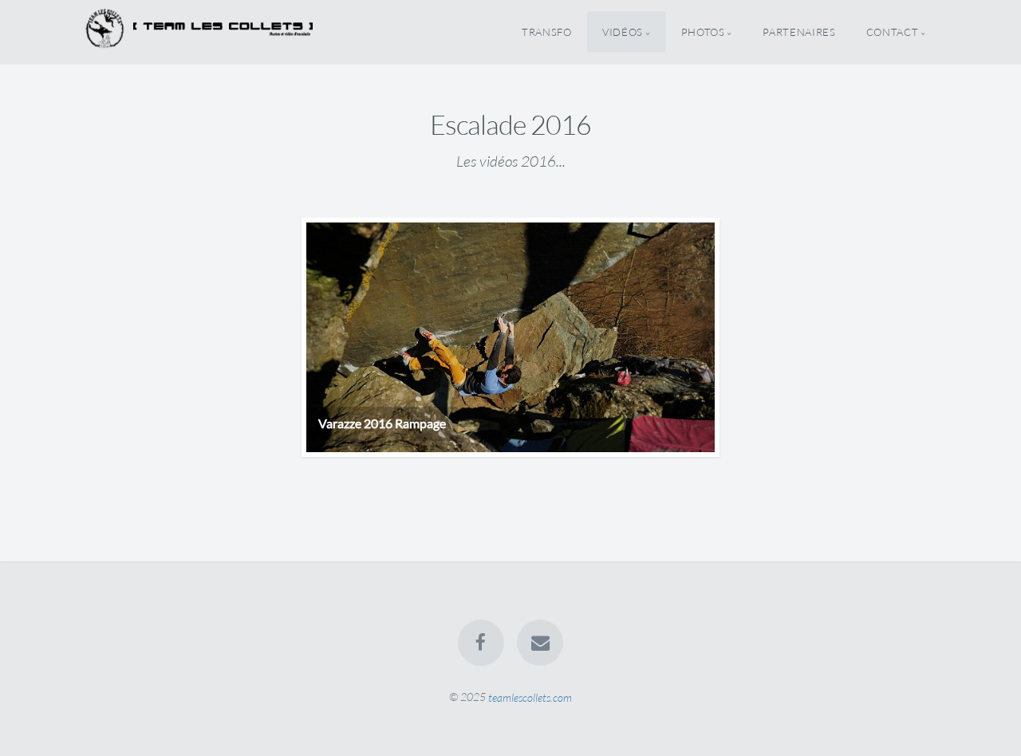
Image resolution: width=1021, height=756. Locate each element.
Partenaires (799, 32)
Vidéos (622, 32)
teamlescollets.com (530, 696)
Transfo (546, 32)
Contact (892, 32)
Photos (703, 32)
